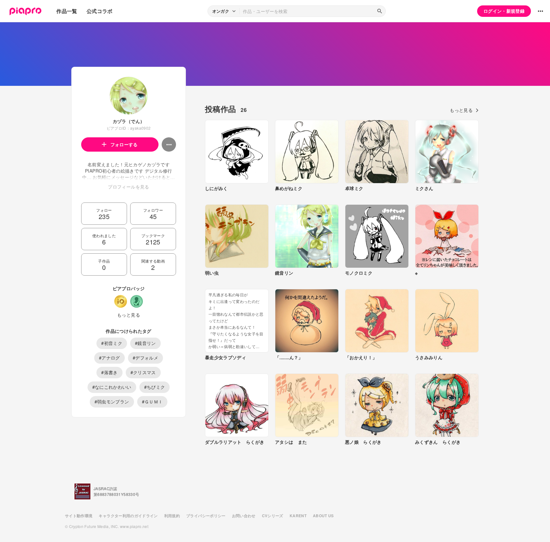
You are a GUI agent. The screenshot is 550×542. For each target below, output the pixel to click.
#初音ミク (111, 343)
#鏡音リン (145, 343)
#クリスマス (143, 372)
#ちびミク (154, 387)
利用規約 (172, 515)
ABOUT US (323, 515)
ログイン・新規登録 (504, 11)
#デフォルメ (145, 357)
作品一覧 (66, 11)
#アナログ (109, 357)
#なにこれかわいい (111, 387)
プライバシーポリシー (206, 515)
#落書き (109, 372)
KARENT (298, 515)
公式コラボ (100, 11)
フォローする (124, 144)
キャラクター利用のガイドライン (128, 515)
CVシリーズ (272, 515)
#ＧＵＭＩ (152, 401)
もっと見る (128, 315)
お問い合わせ (244, 515)
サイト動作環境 (78, 515)
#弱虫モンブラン (112, 401)
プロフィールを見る (128, 186)
